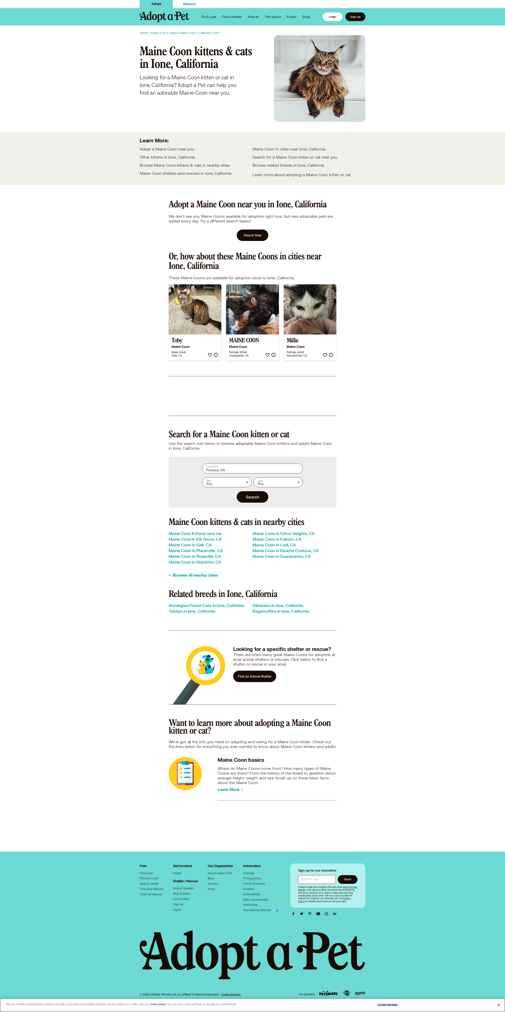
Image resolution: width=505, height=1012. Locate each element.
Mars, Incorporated (255, 899)
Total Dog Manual (151, 889)
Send (347, 879)
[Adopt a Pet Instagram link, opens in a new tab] (327, 914)
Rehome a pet (149, 878)
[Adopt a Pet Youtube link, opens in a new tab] (319, 914)
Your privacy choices (257, 910)
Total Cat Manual (151, 894)
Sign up (355, 16)
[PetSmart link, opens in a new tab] (328, 993)
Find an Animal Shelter (254, 676)
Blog (211, 878)
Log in (177, 909)
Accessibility (251, 894)
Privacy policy (252, 878)
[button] (210, 354)
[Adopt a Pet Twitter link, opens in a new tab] (302, 914)
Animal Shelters (183, 888)
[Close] (498, 1005)
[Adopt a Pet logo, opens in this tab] (252, 959)
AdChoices (250, 904)
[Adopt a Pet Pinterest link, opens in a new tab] (311, 914)
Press (211, 889)
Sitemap (248, 873)
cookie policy (157, 1004)
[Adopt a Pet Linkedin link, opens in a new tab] (335, 914)
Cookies (248, 889)
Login (332, 16)
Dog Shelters (181, 893)
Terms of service (254, 883)
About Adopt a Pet (220, 873)
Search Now (253, 235)
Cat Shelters (181, 899)
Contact (213, 883)
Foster (291, 17)
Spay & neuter (149, 883)
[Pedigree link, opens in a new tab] (346, 993)
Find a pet (146, 873)
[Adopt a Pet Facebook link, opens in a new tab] (294, 914)
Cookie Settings (230, 994)
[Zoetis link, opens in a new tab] (360, 993)
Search (252, 497)
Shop (306, 17)
